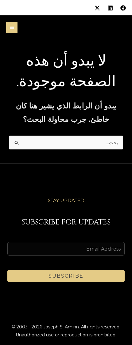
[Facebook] (123, 8)
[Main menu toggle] (11, 27)
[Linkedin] (110, 8)
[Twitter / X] (97, 8)
